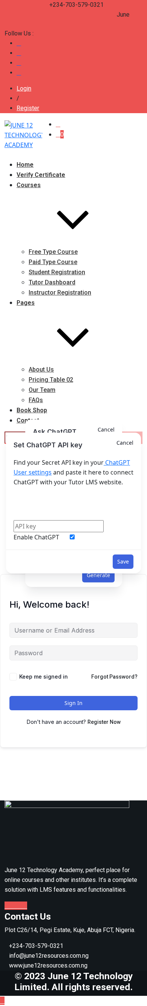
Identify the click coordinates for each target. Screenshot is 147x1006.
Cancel (124, 442)
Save (123, 561)
